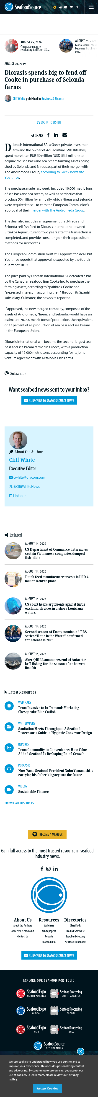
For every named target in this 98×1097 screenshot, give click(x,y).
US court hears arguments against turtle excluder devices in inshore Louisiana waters (55, 608)
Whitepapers (49, 931)
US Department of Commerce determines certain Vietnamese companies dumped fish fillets (56, 553)
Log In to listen (51, 122)
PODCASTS (24, 765)
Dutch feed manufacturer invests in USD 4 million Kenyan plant (56, 579)
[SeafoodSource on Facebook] (42, 869)
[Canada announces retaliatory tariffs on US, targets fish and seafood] (11, 46)
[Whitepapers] (11, 726)
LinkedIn (19, 495)
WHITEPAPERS (26, 723)
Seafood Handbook (75, 942)
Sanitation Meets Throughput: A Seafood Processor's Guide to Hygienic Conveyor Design (55, 731)
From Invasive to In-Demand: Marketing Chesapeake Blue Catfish (48, 710)
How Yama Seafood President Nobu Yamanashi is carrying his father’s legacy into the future (55, 772)
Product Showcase (75, 931)
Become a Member (50, 834)
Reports (49, 936)
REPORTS (23, 744)
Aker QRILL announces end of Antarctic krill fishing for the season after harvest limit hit (55, 664)
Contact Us (22, 936)
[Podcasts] (11, 768)
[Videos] (11, 789)
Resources (49, 920)
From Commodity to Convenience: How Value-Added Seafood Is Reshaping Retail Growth (53, 751)
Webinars (49, 925)
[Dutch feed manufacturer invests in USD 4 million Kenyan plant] (13, 578)
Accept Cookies (47, 1088)
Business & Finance (52, 98)
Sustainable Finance (33, 791)
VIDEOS (22, 786)
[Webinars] (11, 705)
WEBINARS (24, 702)
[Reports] (11, 747)
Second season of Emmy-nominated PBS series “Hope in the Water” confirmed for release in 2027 (56, 636)
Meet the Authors (22, 925)
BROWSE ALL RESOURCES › (20, 803)
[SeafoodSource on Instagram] (48, 869)
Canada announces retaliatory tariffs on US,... (35, 48)
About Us (23, 920)
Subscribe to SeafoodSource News (51, 400)
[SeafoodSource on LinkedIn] (55, 869)
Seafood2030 (49, 942)
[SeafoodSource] (23, 7)
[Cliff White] (9, 98)
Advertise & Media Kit (22, 931)
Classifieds (75, 925)
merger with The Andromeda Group (57, 210)
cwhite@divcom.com (29, 477)
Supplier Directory (75, 936)
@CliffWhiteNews (26, 486)
